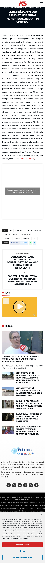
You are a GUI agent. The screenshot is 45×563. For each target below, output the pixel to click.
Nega (22, 551)
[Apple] (36, 485)
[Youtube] (20, 485)
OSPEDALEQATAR (26, 234)
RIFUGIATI (7, 238)
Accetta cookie (22, 545)
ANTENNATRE (20, 230)
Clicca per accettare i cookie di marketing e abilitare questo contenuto (22, 191)
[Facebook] (8, 485)
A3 (11, 230)
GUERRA (7, 234)
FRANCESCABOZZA (35, 230)
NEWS (15, 234)
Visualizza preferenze (22, 557)
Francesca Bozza (27, 159)
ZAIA (35, 238)
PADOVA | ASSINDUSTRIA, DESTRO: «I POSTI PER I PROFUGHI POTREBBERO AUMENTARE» (23, 279)
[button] (41, 515)
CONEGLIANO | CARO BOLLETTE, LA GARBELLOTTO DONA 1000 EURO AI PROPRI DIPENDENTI (22, 261)
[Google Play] (31, 485)
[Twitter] (14, 485)
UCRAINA (17, 238)
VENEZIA (27, 238)
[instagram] (25, 485)
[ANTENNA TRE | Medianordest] (22, 1)
